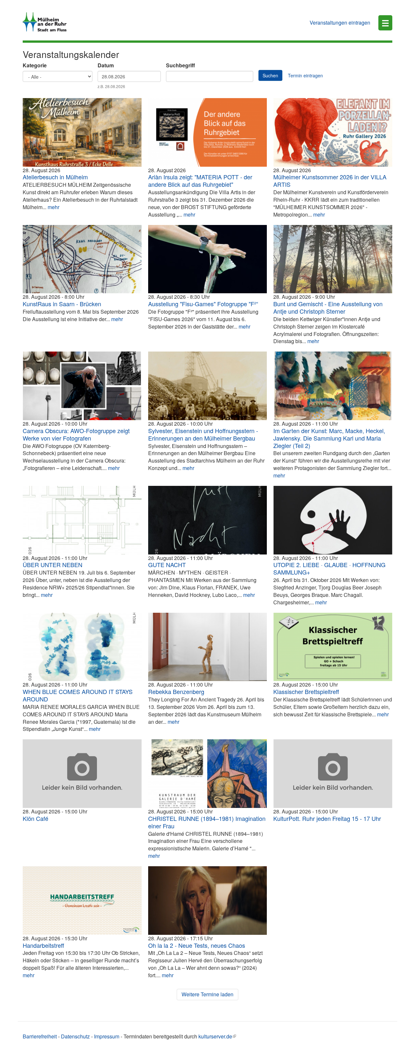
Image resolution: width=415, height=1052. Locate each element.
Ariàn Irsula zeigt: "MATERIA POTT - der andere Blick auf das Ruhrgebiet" (200, 180)
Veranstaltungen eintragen (340, 22)
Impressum (106, 1036)
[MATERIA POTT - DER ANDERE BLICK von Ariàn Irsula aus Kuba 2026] (207, 132)
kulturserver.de (215, 1036)
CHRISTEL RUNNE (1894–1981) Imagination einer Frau (207, 822)
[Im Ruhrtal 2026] (332, 259)
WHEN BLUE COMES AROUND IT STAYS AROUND (78, 695)
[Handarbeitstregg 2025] (82, 900)
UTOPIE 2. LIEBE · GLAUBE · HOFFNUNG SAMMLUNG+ (329, 568)
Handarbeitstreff (43, 945)
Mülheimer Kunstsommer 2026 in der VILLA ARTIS (329, 180)
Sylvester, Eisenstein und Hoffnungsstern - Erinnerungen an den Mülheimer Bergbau (203, 434)
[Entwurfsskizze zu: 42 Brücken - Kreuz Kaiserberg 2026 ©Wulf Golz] (82, 259)
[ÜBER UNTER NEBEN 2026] (82, 520)
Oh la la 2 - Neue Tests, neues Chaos (196, 945)
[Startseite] (47, 21)
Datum (106, 65)
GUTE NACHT (167, 564)
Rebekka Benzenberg (176, 691)
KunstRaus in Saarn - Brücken (62, 303)
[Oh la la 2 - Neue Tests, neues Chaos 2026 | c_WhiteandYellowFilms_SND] (207, 900)
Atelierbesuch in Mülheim (55, 177)
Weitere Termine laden (207, 994)
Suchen (270, 75)
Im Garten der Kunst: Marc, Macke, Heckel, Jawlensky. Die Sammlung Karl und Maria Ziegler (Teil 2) (329, 438)
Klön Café (35, 818)
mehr (53, 207)
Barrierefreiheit (40, 1036)
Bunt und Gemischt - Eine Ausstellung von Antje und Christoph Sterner (328, 307)
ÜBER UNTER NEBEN (52, 564)
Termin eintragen (305, 75)
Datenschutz (75, 1036)
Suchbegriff (180, 65)
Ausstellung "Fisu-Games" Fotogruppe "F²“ (203, 303)
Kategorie (35, 65)
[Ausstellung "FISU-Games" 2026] (207, 259)
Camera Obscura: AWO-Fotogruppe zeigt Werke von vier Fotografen (76, 434)
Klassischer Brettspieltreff (306, 691)
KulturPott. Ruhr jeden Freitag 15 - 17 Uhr (327, 818)
